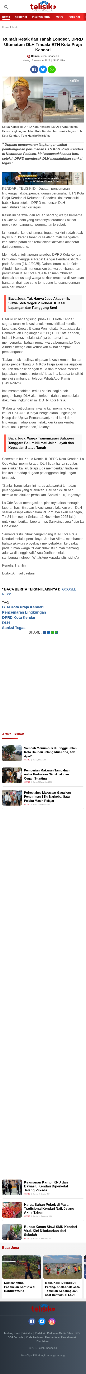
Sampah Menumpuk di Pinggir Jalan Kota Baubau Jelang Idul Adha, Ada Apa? (50, 752)
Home (6, 27)
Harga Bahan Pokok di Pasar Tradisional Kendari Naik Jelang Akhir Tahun (49, 1208)
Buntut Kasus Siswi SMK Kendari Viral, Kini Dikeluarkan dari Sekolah (50, 1231)
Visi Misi (27, 1333)
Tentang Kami (12, 1333)
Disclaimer (43, 1341)
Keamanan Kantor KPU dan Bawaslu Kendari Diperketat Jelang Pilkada (46, 1186)
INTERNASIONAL (41, 16)
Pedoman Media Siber (60, 1333)
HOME (6, 16)
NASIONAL (21, 16)
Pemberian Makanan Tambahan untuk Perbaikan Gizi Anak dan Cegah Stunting (47, 774)
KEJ (78, 1333)
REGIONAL (74, 16)
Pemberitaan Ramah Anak (60, 1337)
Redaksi (40, 1333)
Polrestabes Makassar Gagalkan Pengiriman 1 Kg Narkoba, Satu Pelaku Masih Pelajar (47, 796)
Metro (15, 27)
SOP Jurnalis (15, 1337)
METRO (59, 16)
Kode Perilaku (34, 1337)
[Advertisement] (43, 688)
